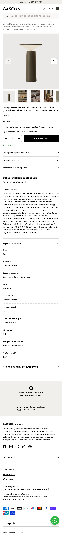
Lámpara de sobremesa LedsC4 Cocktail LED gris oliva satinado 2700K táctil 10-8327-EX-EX (27, 27)
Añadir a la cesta (41, 138)
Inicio (5, 24)
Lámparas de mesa (18, 24)
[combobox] (31, 16)
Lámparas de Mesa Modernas (41, 24)
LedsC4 (6, 115)
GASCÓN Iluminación (16, 532)
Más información (46, 127)
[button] (51, 8)
